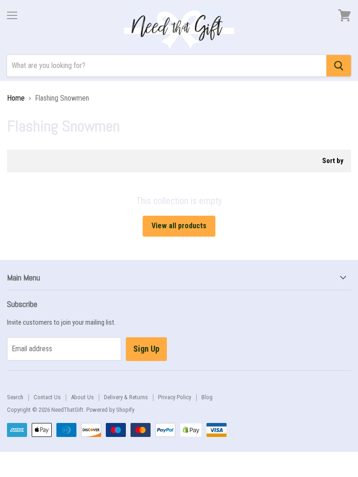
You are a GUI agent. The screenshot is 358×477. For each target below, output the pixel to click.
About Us (82, 397)
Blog (207, 397)
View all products (179, 225)
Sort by (333, 161)
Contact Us (47, 397)
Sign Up (146, 349)
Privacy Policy (174, 397)
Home (16, 98)
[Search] (338, 65)
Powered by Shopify (110, 409)
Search (15, 397)
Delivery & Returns (126, 397)
